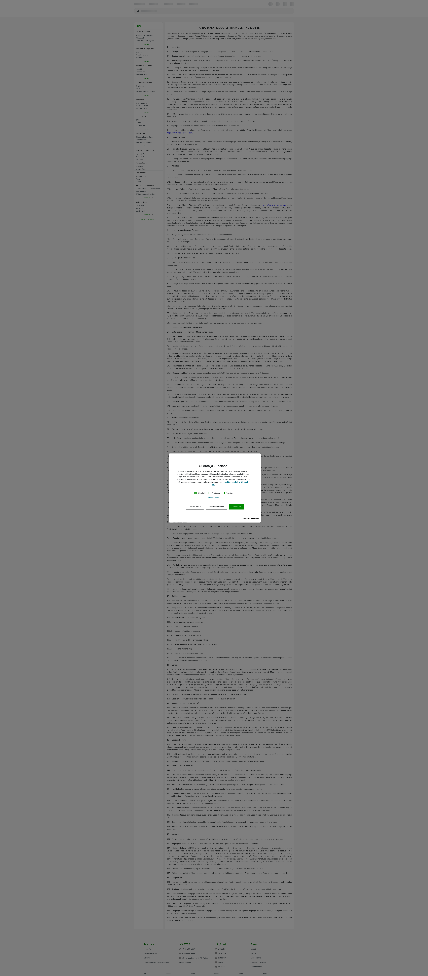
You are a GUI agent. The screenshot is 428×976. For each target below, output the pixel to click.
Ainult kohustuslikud (216, 506)
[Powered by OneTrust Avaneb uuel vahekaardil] (251, 518)
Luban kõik (236, 506)
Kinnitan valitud (194, 506)
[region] (215, 488)
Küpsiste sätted (213, 497)
